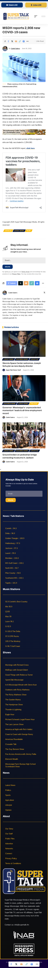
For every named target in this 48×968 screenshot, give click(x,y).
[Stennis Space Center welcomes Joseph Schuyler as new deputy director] (24, 344)
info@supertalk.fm (21, 925)
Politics (34, 403)
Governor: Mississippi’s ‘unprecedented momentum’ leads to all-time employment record (22, 410)
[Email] (16, 41)
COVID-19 (8, 230)
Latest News (19, 230)
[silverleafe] (24, 132)
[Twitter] (44, 292)
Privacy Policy (16, 274)
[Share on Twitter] (12, 41)
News (29, 230)
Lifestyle (34, 359)
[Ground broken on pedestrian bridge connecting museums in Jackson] (24, 435)
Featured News (22, 359)
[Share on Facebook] (8, 41)
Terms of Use (25, 271)
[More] (27, 41)
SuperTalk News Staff (13, 370)
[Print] (23, 41)
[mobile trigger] (36, 16)
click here (30, 148)
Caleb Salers (15, 48)
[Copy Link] (20, 41)
